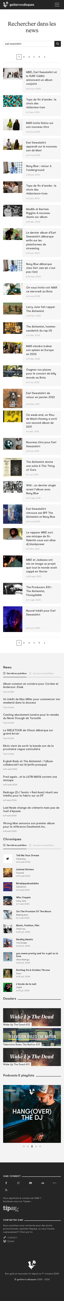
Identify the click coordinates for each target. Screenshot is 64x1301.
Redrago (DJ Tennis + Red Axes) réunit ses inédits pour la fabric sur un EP (30, 794)
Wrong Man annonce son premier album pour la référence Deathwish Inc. (29, 825)
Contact (12, 1238)
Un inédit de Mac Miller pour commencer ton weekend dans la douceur (31, 701)
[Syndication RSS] (6, 1190)
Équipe (10, 1241)
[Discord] (30, 1183)
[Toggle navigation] (57, 5)
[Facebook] (6, 1183)
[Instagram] (18, 1183)
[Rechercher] (57, 44)
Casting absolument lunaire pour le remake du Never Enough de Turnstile (31, 716)
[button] (24, 1146)
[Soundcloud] (42, 1183)
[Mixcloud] (55, 1183)
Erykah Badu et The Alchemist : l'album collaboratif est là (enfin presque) (28, 763)
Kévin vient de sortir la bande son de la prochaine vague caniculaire (28, 747)
